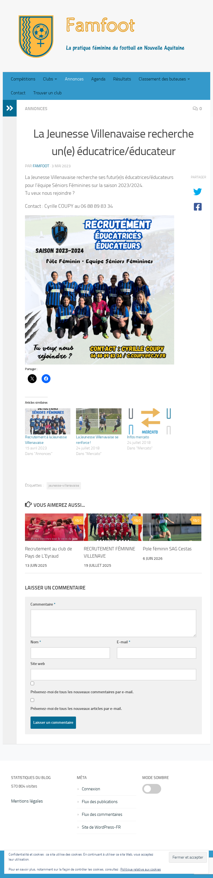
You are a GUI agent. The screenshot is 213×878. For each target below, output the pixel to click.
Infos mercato (138, 437)
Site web (38, 663)
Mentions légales (27, 801)
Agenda (98, 79)
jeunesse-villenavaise (64, 485)
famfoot (41, 166)
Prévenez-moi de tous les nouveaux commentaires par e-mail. (82, 692)
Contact (18, 92)
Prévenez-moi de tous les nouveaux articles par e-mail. (76, 708)
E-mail (123, 642)
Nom (36, 642)
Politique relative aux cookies (140, 869)
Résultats (122, 79)
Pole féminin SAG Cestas (167, 548)
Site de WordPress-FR (101, 827)
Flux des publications (100, 801)
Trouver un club (47, 92)
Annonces (74, 79)
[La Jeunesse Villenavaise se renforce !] (98, 421)
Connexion (91, 788)
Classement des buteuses (162, 79)
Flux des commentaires (102, 814)
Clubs (48, 79)
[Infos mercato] (150, 421)
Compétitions (23, 79)
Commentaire (43, 604)
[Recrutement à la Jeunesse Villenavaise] (47, 421)
